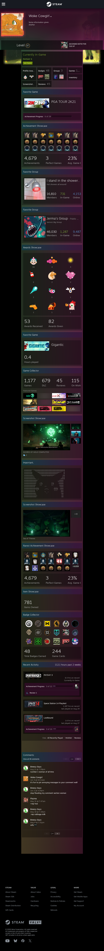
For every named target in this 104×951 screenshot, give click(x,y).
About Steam (10, 892)
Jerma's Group (57, 218)
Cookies (54, 905)
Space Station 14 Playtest (55, 703)
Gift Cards (9, 910)
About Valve (36, 892)
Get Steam (78, 892)
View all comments (31, 759)
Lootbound (48, 718)
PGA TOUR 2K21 (63, 102)
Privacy (53, 892)
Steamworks (10, 901)
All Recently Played (55, 738)
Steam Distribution (13, 905)
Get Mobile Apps (80, 896)
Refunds (54, 910)
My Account (79, 905)
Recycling (34, 905)
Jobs (32, 896)
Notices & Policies (58, 901)
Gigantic (57, 345)
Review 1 (33, 693)
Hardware (35, 901)
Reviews (77, 738)
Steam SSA (9, 896)
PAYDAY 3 (48, 675)
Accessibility (56, 896)
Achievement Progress (34, 116)
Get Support (79, 901)
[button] (23, 45)
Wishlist (68, 738)
